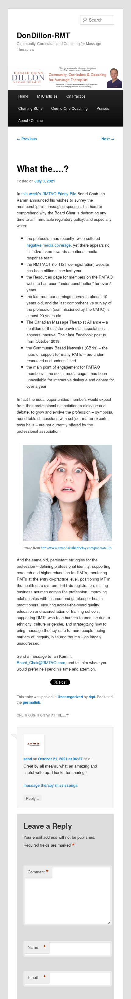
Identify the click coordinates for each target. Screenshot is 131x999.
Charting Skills (30, 108)
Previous (27, 138)
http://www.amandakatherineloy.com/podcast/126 (76, 547)
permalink (31, 702)
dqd (92, 696)
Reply (32, 798)
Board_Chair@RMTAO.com (41, 662)
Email (37, 977)
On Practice (76, 96)
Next (107, 138)
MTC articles (47, 96)
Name (37, 947)
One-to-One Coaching (69, 108)
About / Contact (31, 120)
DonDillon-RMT (43, 35)
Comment (38, 872)
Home (23, 96)
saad (27, 758)
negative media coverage (49, 245)
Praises (103, 108)
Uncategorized (70, 696)
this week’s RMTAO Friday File (48, 193)
